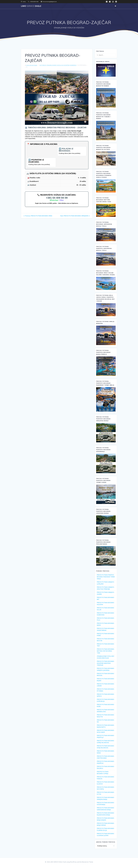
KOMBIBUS (73, 65)
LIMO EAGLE (31, 6)
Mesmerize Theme (87, 862)
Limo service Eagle (31, 65)
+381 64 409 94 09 (57, 197)
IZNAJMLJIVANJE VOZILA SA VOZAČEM (57, 65)
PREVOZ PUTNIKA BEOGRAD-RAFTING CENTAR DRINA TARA (105, 651)
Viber (61, 200)
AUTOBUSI (43, 65)
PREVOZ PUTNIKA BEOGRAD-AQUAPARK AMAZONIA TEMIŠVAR (105, 663)
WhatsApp (54, 200)
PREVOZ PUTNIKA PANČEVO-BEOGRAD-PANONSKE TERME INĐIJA (106, 577)
